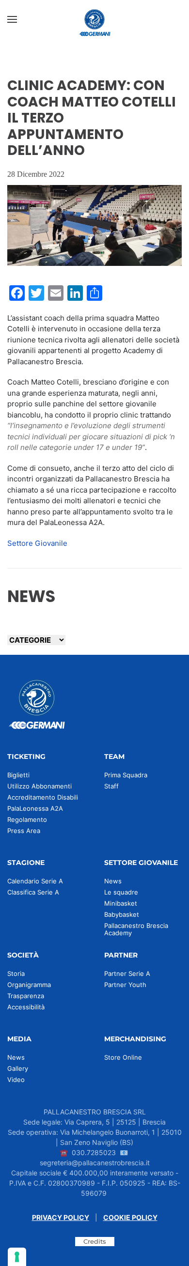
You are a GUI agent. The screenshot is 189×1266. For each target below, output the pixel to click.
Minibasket (120, 903)
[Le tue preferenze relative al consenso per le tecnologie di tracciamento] (17, 1257)
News (113, 881)
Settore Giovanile (37, 543)
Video (16, 1079)
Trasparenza (25, 996)
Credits (94, 1241)
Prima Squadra (125, 775)
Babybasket (121, 914)
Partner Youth (125, 984)
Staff (111, 786)
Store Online (123, 1057)
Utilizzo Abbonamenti (39, 786)
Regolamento (27, 819)
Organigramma (29, 984)
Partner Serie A (127, 973)
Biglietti (18, 775)
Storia (16, 973)
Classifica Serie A (33, 892)
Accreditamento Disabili (42, 797)
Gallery (17, 1068)
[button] (12, 19)
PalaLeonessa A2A (35, 808)
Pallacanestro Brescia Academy (136, 929)
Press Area (23, 830)
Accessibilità (26, 1007)
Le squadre (121, 892)
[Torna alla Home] (94, 19)
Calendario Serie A (35, 881)
